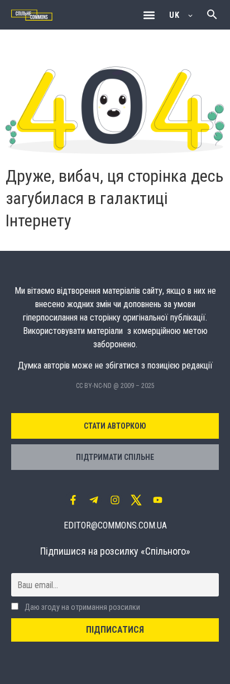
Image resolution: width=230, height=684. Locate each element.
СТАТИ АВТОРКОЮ (115, 425)
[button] (149, 15)
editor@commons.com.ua (115, 525)
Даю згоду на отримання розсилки (81, 607)
